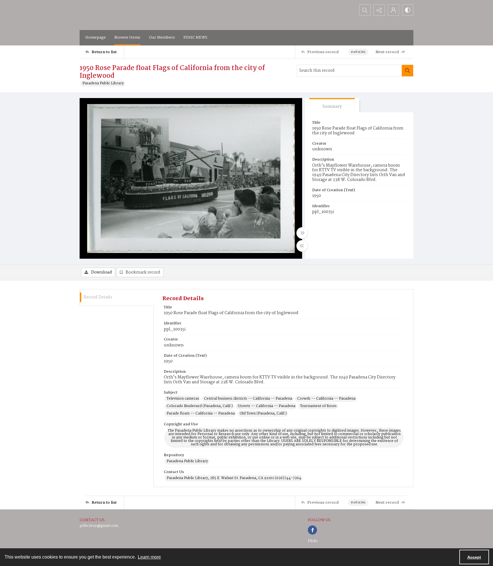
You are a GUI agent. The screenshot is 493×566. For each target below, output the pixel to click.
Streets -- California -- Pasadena (266, 406)
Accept (474, 557)
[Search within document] (407, 70)
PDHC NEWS (195, 37)
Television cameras (183, 399)
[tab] (332, 105)
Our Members (162, 37)
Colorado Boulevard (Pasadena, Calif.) (200, 406)
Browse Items (127, 37)
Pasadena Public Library (103, 83)
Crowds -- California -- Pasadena (326, 399)
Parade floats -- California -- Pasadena (201, 413)
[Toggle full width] (302, 233)
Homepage (95, 37)
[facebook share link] (312, 530)
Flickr (313, 541)
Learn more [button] (149, 557)
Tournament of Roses (318, 406)
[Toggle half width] (302, 246)
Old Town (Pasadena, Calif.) (263, 413)
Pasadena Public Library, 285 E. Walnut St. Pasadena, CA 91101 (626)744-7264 (234, 478)
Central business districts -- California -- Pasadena (248, 399)
